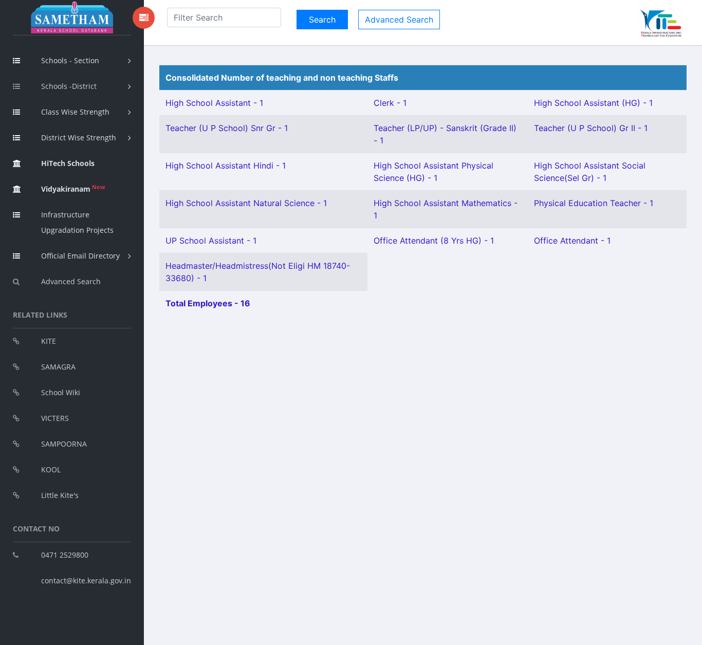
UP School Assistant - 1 (210, 240)
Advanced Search (71, 281)
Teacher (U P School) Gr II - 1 (591, 128)
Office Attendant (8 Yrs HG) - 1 (434, 240)
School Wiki (60, 392)
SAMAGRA (58, 367)
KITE (48, 341)
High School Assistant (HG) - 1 (593, 103)
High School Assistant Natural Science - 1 (246, 203)
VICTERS (55, 418)
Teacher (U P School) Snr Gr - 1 (226, 128)
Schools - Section (70, 60)
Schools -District (69, 86)
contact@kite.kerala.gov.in (86, 580)
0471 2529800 (64, 555)
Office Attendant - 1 (572, 240)
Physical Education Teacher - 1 (593, 203)
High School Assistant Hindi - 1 (225, 165)
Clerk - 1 (390, 103)
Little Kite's (60, 495)
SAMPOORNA (64, 444)
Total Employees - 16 (207, 303)
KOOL (51, 469)
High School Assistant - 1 (214, 103)
